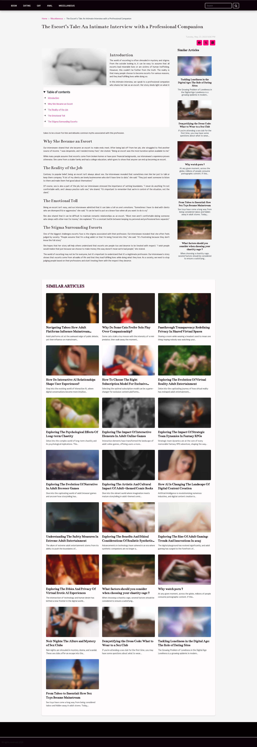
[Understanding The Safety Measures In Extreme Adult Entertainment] (72, 517)
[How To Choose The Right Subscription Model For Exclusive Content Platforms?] (128, 360)
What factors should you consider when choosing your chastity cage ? (194, 246)
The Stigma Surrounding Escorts (62, 121)
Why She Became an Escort (60, 103)
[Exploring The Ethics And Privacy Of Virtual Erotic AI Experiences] (72, 569)
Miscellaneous (67, 5)
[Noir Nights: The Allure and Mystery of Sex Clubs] (72, 621)
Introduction (53, 98)
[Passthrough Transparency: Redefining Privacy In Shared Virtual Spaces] (184, 307)
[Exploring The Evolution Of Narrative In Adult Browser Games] (72, 464)
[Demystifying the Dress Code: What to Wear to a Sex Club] (194, 110)
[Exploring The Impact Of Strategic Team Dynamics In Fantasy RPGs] (184, 412)
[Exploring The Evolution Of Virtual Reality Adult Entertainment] (184, 360)
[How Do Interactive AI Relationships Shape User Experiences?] (72, 360)
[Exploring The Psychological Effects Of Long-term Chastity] (72, 412)
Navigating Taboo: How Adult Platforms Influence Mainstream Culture (68, 331)
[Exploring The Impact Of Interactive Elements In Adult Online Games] (128, 412)
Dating (27, 5)
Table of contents (58, 91)
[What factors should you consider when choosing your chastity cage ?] (194, 230)
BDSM (14, 5)
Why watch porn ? (195, 164)
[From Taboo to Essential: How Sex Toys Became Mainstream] (194, 189)
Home (44, 18)
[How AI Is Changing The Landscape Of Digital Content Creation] (184, 464)
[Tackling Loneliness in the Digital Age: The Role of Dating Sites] (194, 66)
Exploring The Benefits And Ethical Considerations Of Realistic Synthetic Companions (127, 540)
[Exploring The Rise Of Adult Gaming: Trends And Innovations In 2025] (184, 517)
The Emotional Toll (56, 115)
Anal (49, 5)
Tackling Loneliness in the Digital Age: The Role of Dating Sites (195, 82)
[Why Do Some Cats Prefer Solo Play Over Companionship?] (128, 307)
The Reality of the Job (58, 109)
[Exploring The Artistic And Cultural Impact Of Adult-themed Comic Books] (128, 464)
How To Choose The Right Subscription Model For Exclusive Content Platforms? (124, 384)
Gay (39, 5)
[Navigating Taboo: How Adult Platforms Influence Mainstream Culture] (72, 307)
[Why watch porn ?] (194, 151)
